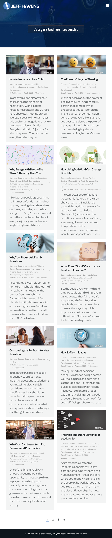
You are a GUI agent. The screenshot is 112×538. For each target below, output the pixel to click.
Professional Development (81, 277)
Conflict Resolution (38, 178)
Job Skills (34, 84)
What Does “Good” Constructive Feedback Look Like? (80, 268)
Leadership (14, 87)
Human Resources (25, 183)
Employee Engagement (89, 446)
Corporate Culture (90, 275)
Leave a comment (94, 93)
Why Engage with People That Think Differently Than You (26, 171)
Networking (39, 269)
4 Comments (42, 277)
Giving (77, 181)
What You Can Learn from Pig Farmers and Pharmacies (26, 446)
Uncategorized (27, 274)
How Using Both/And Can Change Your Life (81, 171)
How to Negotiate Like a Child (26, 79)
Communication (24, 84)
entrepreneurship (24, 453)
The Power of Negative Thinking (79, 79)
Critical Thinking (89, 178)
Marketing (75, 87)
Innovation (36, 453)
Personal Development (28, 87)
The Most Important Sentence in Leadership (80, 436)
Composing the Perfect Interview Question (29, 352)
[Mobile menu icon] (107, 5)
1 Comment (39, 93)
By (15, 93)
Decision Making (89, 84)
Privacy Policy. (81, 533)
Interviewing (43, 359)
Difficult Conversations (31, 181)
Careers (21, 359)
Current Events (15, 181)
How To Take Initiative (73, 352)
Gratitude (13, 183)
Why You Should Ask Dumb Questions (25, 259)
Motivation (83, 87)
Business (13, 84)
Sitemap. (71, 533)
